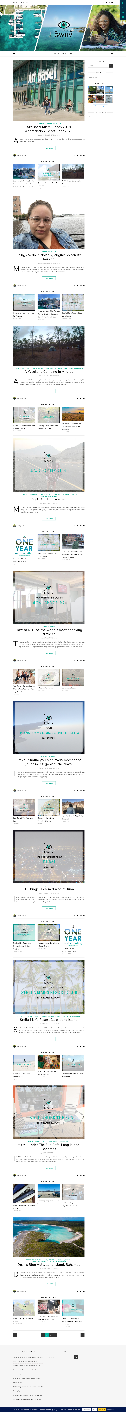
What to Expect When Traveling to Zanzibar (26, 1378)
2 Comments (55, 1024)
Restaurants (53, 1141)
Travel (58, 124)
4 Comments (55, 376)
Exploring (51, 124)
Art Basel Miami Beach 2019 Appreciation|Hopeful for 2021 (49, 129)
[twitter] (106, 2)
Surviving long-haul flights (48, 1201)
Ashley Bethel (21, 155)
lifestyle (45, 627)
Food (45, 1141)
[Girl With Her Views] (63, 28)
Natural (61, 1260)
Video (66, 368)
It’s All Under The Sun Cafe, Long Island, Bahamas (49, 1147)
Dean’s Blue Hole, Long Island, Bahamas (49, 1264)
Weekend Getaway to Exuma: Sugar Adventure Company (72, 1322)
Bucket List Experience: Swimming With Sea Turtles (22, 946)
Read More (49, 148)
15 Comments (55, 135)
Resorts (44, 1016)
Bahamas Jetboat (69, 688)
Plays (67, 494)
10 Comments (55, 263)
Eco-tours (26, 368)
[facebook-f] (104, 2)
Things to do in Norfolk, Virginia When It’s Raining (49, 257)
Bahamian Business (32, 1016)
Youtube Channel (76, 368)
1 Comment (54, 503)
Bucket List (41, 124)
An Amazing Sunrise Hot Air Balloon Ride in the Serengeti (72, 427)
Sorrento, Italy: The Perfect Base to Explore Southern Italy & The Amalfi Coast (24, 184)
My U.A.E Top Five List (49, 499)
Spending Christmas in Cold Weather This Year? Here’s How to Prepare (73, 554)
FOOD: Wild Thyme (45, 688)
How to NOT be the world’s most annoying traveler (49, 632)
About (15, 2)
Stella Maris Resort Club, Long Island (49, 1019)
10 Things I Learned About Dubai (49, 889)
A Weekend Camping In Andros (48, 371)
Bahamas (18, 368)
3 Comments (55, 768)
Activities (24, 494)
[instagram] (109, 2)
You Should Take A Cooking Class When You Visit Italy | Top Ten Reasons (24, 689)
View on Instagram (100, 106)
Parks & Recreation (48, 368)
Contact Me (23, 2)
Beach (45, 1260)
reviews (51, 1016)
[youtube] (112, 2)
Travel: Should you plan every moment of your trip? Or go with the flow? (49, 762)
